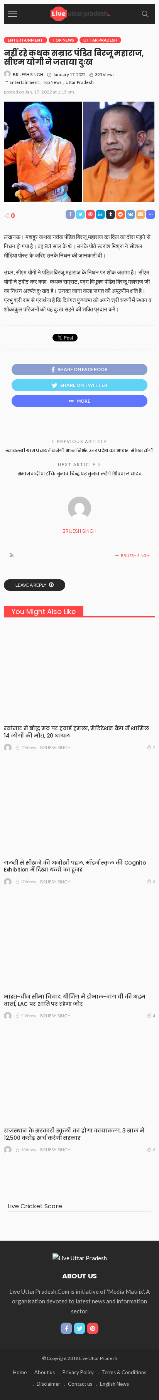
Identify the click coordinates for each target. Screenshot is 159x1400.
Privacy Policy (78, 1372)
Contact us (80, 1384)
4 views (28, 1015)
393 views (105, 74)
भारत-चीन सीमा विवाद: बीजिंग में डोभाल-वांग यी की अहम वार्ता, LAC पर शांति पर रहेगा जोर (74, 1000)
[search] (145, 14)
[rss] (12, 555)
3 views (28, 881)
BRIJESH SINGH (28, 74)
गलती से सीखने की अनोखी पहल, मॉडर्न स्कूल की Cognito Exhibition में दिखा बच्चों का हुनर (75, 866)
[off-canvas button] (12, 13)
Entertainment (25, 40)
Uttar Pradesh (100, 40)
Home (20, 1372)
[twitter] (79, 1328)
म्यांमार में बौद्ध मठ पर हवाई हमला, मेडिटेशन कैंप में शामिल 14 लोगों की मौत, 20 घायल (76, 731)
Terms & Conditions (123, 1372)
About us (44, 1372)
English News (114, 1384)
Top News (63, 40)
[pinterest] (92, 1328)
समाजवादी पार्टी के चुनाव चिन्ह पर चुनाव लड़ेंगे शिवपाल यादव (79, 473)
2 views (28, 747)
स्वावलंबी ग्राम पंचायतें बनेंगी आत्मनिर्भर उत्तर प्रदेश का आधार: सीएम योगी (79, 450)
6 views (28, 1149)
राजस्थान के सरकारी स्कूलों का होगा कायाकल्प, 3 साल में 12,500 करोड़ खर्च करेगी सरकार (74, 1134)
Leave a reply (31, 585)
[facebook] (66, 1328)
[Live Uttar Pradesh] (79, 13)
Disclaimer (48, 1384)
